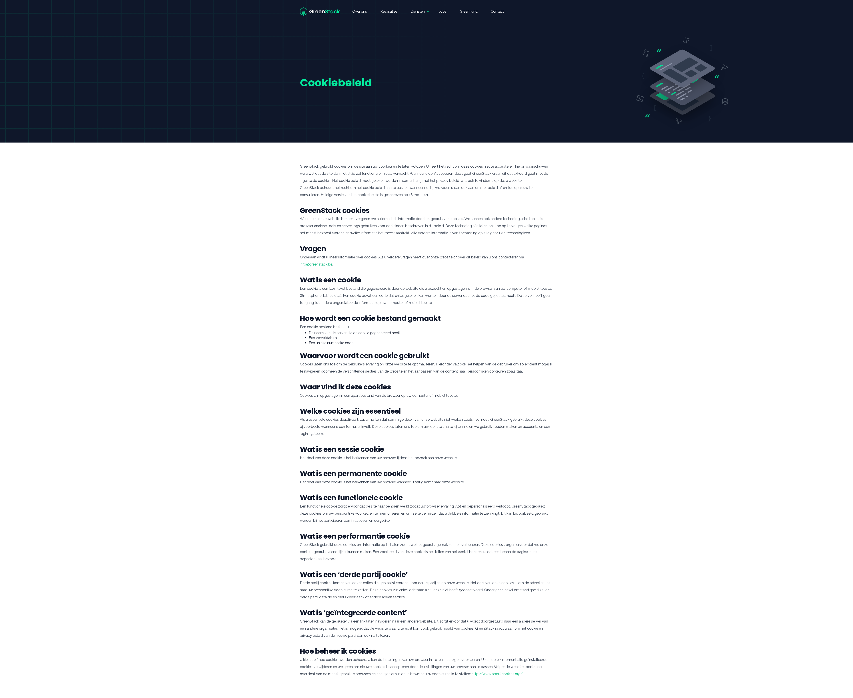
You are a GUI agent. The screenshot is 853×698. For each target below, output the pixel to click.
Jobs (442, 11)
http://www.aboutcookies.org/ (497, 674)
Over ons (359, 11)
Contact (497, 11)
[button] (418, 11)
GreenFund (469, 11)
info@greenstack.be (316, 264)
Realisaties (388, 11)
